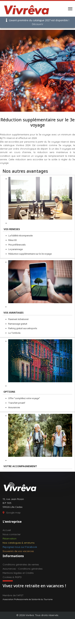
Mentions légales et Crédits (18, 573)
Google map (13, 512)
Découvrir (37, 24)
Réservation (9, 538)
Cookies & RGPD (12, 577)
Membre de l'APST (13, 595)
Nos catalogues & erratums (19, 542)
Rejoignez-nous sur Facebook (20, 547)
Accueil (7, 530)
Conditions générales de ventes (21, 564)
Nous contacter (12, 534)
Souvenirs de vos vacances (18, 551)
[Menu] (70, 9)
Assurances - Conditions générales (23, 568)
